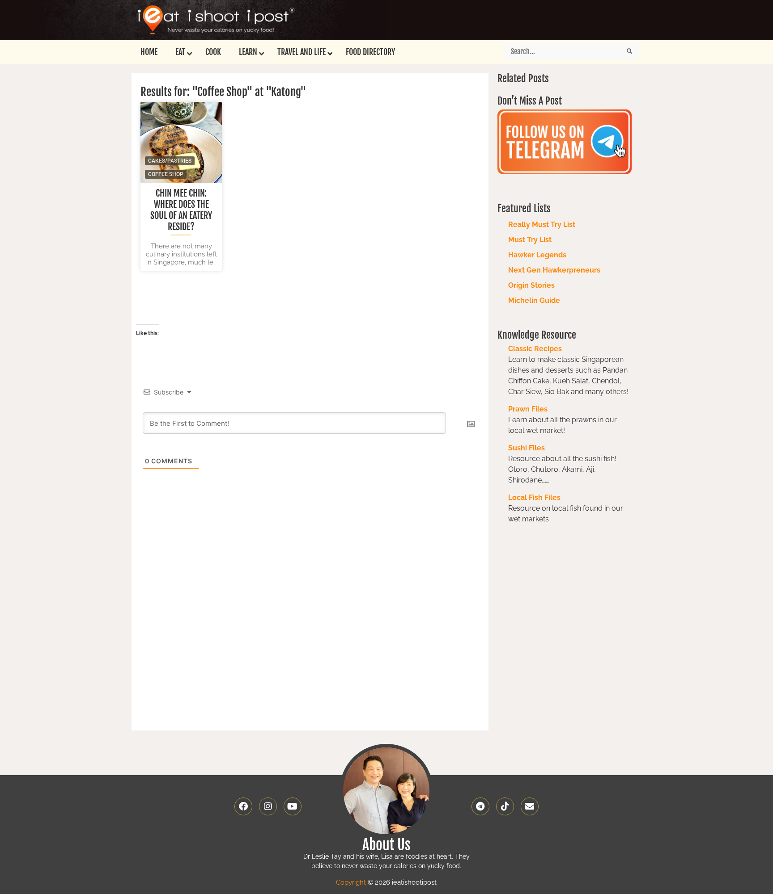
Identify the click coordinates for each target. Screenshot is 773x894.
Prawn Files (528, 409)
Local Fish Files (534, 497)
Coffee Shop (165, 174)
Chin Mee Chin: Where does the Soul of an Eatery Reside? (181, 210)
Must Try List (530, 239)
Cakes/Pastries (169, 161)
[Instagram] (268, 806)
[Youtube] (293, 806)
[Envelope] (530, 806)
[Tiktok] (505, 806)
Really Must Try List (541, 224)
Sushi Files (526, 448)
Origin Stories (531, 285)
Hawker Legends (537, 255)
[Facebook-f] (243, 806)
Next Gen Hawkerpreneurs (554, 270)
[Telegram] (480, 806)
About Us (386, 845)
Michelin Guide (534, 300)
